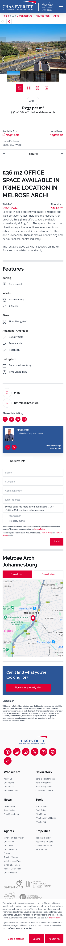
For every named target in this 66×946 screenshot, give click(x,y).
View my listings (53, 446)
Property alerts (17, 521)
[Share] (9, 21)
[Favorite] (2, 21)
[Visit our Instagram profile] (25, 752)
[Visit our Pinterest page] (52, 752)
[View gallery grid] (28, 88)
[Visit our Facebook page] (8, 752)
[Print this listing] (37, 88)
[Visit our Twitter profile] (34, 752)
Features (33, 153)
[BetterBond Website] (13, 884)
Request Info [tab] (17, 461)
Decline (36, 939)
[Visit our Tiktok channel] (8, 761)
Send (57, 541)
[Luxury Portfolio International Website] (38, 884)
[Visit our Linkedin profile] (17, 752)
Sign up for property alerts (29, 687)
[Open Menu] (60, 6)
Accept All (54, 939)
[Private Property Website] (30, 897)
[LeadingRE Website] (10, 897)
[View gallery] (19, 88)
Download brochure (26, 403)
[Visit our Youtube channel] (43, 752)
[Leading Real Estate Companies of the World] (47, 6)
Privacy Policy (39, 529)
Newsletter (15, 515)
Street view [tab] (48, 574)
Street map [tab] (17, 574)
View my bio (55, 449)
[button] (3, 59)
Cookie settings (16, 939)
